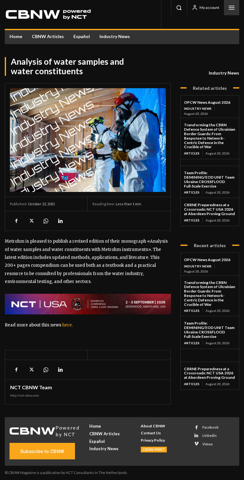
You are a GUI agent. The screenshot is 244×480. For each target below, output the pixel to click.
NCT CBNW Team (31, 387)
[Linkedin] (60, 220)
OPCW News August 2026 (207, 102)
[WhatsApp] (45, 220)
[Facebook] (16, 220)
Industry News (224, 73)
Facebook (210, 427)
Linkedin (209, 435)
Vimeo (207, 444)
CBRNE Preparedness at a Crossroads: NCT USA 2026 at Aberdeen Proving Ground (209, 209)
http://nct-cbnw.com (24, 395)
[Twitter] (30, 220)
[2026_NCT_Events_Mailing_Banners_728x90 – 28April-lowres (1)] (88, 304)
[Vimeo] (196, 444)
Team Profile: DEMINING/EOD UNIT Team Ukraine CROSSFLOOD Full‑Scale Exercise (209, 179)
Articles (192, 153)
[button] (178, 7)
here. (67, 325)
